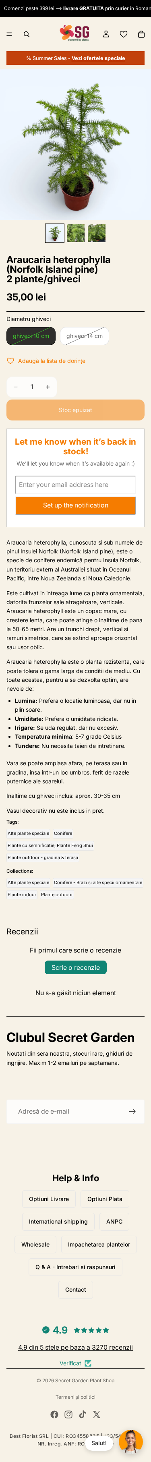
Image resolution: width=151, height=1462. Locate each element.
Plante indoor (22, 894)
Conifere (63, 833)
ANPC (114, 1221)
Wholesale (35, 1244)
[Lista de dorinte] (123, 34)
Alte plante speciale (28, 833)
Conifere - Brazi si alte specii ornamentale (98, 882)
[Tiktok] (82, 1414)
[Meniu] (9, 34)
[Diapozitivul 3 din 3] (96, 233)
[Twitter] (96, 1414)
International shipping (58, 1221)
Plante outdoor (57, 894)
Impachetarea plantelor (99, 1244)
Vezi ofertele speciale (98, 58)
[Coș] (141, 34)
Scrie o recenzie (76, 967)
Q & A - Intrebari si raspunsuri (75, 1266)
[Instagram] (68, 1414)
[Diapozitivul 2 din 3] (76, 233)
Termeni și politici (75, 1397)
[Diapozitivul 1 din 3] (55, 233)
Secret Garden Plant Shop (84, 1380)
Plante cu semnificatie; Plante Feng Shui (50, 845)
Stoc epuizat (75, 409)
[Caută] (26, 34)
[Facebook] (54, 1414)
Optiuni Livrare (49, 1198)
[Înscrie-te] (132, 1111)
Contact (75, 1289)
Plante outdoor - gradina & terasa (43, 857)
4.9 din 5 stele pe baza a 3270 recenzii (75, 1347)
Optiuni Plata (104, 1198)
